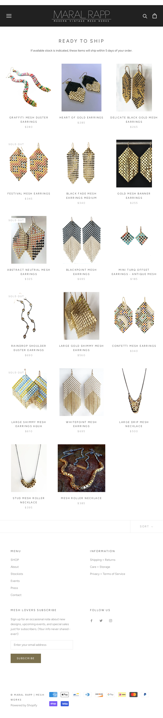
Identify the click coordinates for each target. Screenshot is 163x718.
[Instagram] (110, 620)
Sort (145, 526)
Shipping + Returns (102, 560)
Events (15, 581)
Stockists (17, 574)
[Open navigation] (8, 16)
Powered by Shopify (24, 705)
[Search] (145, 16)
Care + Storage (100, 567)
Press (14, 588)
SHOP (15, 560)
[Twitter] (101, 620)
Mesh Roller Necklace (81, 498)
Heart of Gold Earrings (81, 117)
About (15, 567)
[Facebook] (91, 620)
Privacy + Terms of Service (107, 574)
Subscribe (26, 658)
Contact (16, 595)
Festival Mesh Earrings (29, 193)
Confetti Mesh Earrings (134, 345)
